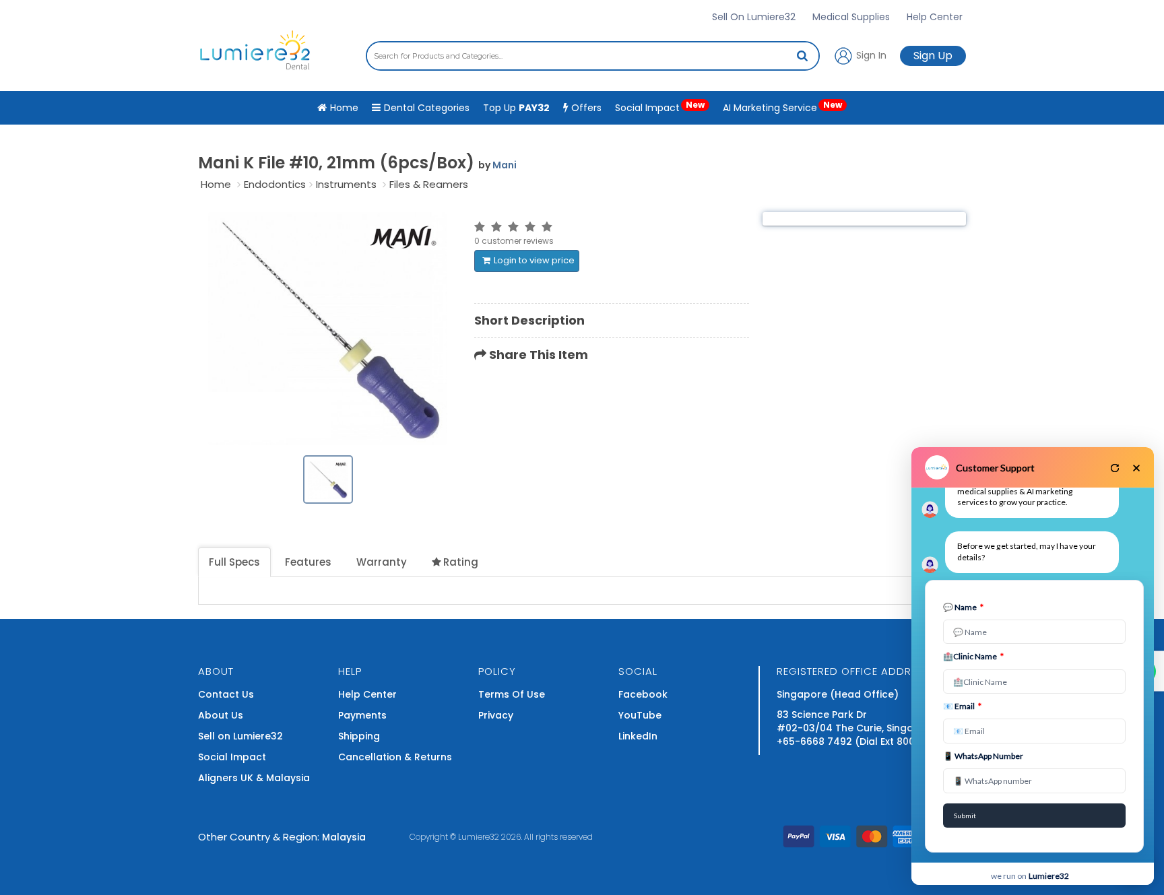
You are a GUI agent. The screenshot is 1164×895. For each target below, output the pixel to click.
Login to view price (534, 260)
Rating (460, 562)
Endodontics (275, 184)
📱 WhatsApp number (983, 756)
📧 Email (962, 706)
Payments (362, 715)
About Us (220, 715)
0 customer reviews (514, 240)
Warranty (381, 562)
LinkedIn (637, 736)
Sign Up (932, 55)
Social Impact (660, 106)
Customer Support (995, 467)
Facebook (643, 694)
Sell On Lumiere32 (754, 17)
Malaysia (344, 837)
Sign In (869, 54)
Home (216, 184)
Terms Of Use (511, 694)
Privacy (495, 715)
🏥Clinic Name (973, 656)
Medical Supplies (851, 17)
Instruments (346, 184)
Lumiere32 (478, 836)
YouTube (639, 715)
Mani (504, 165)
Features (308, 562)
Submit (965, 815)
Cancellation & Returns (395, 757)
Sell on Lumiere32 (240, 736)
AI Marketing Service (782, 106)
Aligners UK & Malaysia (254, 778)
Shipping (359, 736)
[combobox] (592, 55)
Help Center (935, 17)
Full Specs (234, 562)
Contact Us (226, 694)
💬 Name (963, 607)
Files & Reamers (428, 184)
